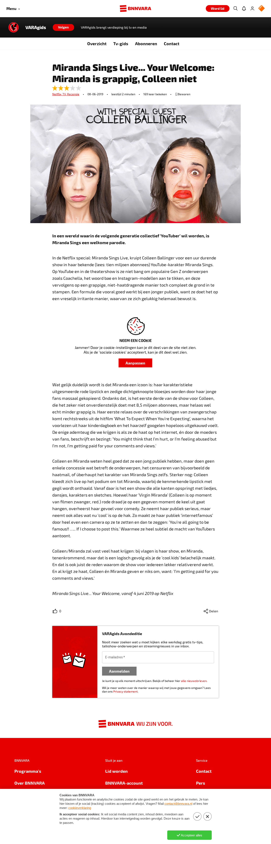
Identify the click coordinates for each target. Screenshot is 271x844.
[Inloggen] (252, 8)
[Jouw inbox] (243, 8)
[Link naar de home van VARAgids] (13, 27)
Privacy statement (125, 691)
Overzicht (96, 43)
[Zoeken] (235, 8)
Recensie (73, 94)
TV (64, 94)
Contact (171, 43)
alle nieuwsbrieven (194, 681)
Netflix (57, 94)
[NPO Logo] (261, 8)
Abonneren (146, 43)
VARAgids (35, 27)
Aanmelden (119, 671)
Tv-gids (120, 43)
